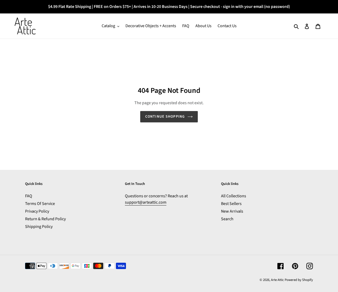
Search (227, 219)
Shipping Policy (39, 226)
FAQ (28, 196)
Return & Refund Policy (45, 219)
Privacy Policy (37, 211)
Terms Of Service (40, 204)
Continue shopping (165, 116)
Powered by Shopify (299, 279)
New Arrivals (232, 211)
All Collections (233, 196)
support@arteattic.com (145, 202)
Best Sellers (231, 204)
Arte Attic (277, 279)
